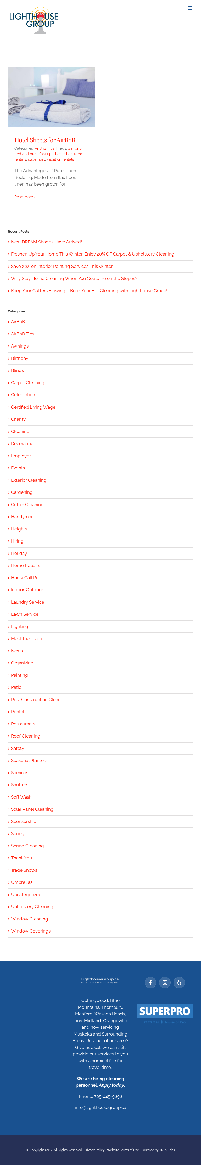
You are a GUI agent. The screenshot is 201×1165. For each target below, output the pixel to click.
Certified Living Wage (33, 407)
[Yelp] (179, 982)
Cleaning (20, 431)
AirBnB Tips (44, 148)
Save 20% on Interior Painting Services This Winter (62, 266)
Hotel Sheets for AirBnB (44, 140)
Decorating (22, 443)
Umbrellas (21, 882)
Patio (16, 687)
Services (19, 772)
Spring (17, 833)
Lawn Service (24, 614)
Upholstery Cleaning (32, 906)
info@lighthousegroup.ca (100, 1107)
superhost (36, 159)
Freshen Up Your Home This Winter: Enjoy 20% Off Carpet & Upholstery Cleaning (92, 254)
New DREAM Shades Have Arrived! (46, 242)
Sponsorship (23, 821)
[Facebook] (150, 982)
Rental (17, 711)
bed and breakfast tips (33, 154)
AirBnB (18, 321)
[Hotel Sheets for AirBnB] (51, 97)
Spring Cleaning (27, 845)
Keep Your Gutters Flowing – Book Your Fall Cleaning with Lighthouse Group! (89, 290)
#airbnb (75, 148)
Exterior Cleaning (29, 480)
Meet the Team (26, 638)
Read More (23, 197)
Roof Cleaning (25, 736)
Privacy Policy (94, 1150)
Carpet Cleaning (27, 382)
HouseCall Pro (25, 577)
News (17, 650)
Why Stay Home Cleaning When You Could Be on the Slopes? (74, 278)
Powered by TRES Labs (158, 1150)
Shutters (19, 784)
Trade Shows (24, 870)
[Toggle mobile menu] (190, 8)
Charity (18, 419)
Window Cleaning (29, 919)
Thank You (21, 857)
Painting (19, 675)
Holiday (19, 553)
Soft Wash (21, 797)
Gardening (22, 492)
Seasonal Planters (29, 760)
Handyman (22, 516)
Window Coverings (31, 931)
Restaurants (23, 724)
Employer (21, 455)
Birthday (19, 358)
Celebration (23, 394)
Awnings (20, 346)
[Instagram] (165, 982)
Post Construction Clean (36, 699)
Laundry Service (27, 602)
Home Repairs (25, 565)
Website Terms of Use (123, 1150)
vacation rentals (60, 159)
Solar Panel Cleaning (32, 809)
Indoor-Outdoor (27, 589)
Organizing (22, 662)
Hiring (17, 541)
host (59, 154)
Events (18, 467)
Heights (19, 529)
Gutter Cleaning (27, 504)
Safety (17, 748)
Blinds (17, 370)
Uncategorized (26, 894)
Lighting (19, 626)
